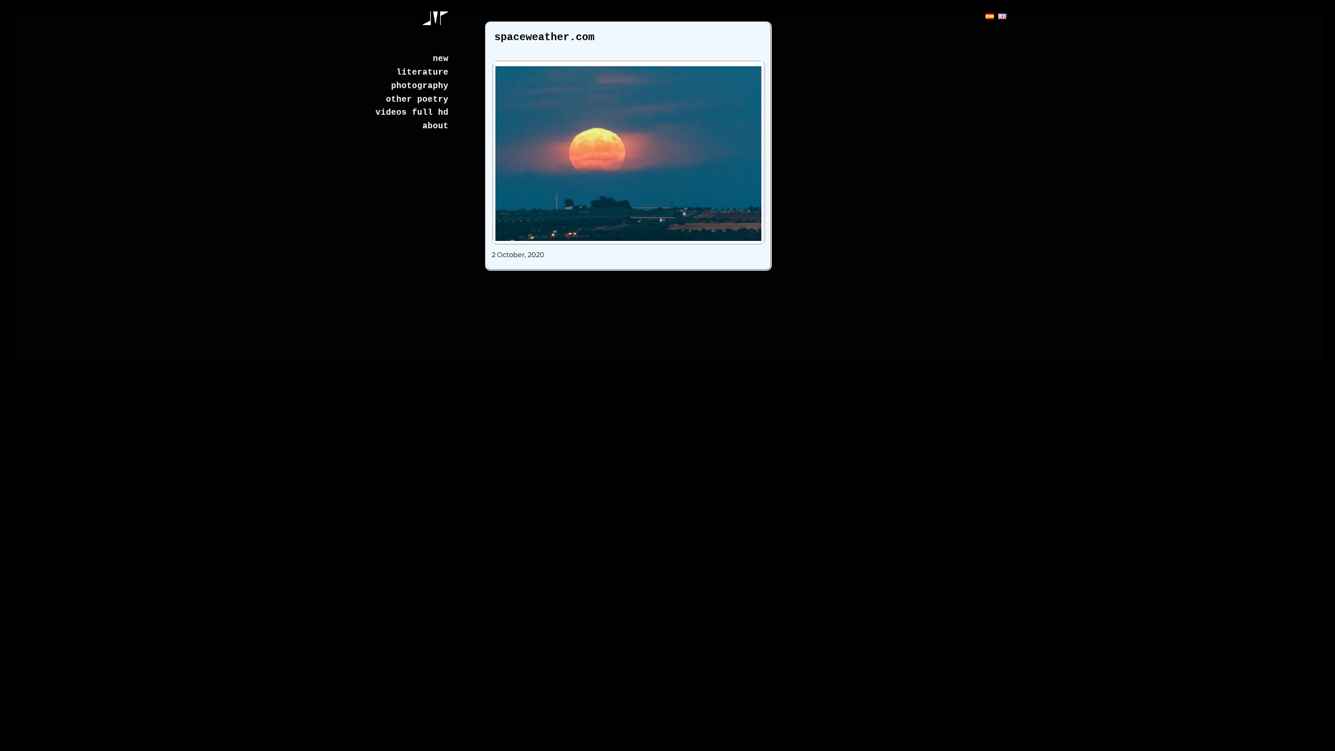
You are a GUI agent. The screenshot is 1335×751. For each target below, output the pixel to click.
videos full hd (411, 112)
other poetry (417, 99)
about (435, 126)
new (440, 59)
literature (422, 72)
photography (419, 86)
